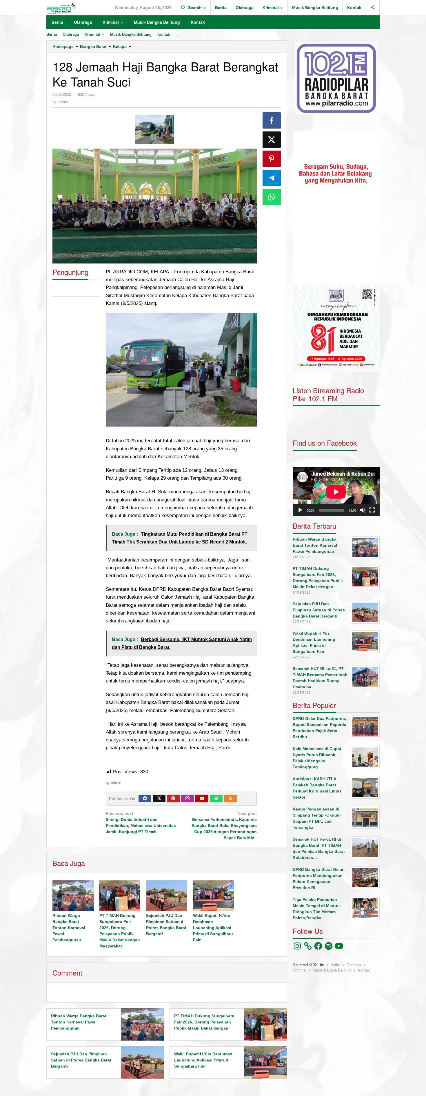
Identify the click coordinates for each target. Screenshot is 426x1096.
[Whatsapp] (272, 197)
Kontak (364, 970)
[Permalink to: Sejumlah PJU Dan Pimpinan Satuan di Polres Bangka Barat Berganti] (166, 895)
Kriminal (299, 970)
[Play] (300, 510)
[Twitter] (159, 798)
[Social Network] (373, 7)
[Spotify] (216, 798)
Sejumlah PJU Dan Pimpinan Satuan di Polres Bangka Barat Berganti (81, 1060)
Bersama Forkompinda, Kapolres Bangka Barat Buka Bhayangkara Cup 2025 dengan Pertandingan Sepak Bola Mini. (224, 825)
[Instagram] (187, 798)
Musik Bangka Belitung (332, 970)
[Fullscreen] (372, 510)
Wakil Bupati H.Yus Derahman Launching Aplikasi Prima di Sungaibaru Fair (213, 927)
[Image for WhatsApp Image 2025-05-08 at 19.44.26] (154, 129)
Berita (335, 965)
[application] (336, 208)
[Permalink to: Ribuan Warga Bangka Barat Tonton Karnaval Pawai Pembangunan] (73, 895)
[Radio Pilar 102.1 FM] (61, 8)
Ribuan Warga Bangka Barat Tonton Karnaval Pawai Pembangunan (68, 927)
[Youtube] (202, 798)
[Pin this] (272, 159)
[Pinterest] (173, 798)
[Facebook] (145, 798)
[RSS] (230, 798)
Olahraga (354, 965)
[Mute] (363, 510)
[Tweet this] (272, 139)
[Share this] (272, 120)
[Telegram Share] (272, 178)
